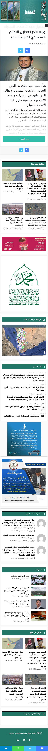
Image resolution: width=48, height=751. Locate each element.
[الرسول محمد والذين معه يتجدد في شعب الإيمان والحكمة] (38, 604)
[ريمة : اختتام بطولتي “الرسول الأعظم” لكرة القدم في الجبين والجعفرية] (12, 209)
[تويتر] (21, 150)
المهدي (31, 531)
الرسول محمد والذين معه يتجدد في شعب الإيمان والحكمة (16, 602)
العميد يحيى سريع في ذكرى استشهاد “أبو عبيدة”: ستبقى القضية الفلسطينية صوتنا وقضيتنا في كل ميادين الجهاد (36, 190)
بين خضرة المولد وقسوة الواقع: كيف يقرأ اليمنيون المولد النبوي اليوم (16, 615)
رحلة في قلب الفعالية (20, 576)
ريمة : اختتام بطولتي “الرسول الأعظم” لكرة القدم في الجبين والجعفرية (14, 221)
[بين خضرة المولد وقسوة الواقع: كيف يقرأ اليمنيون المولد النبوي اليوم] (38, 616)
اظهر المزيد (24, 139)
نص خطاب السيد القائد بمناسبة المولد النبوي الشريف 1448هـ (19, 536)
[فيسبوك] (27, 150)
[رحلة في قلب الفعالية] (38, 580)
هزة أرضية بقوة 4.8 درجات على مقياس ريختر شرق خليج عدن (13, 186)
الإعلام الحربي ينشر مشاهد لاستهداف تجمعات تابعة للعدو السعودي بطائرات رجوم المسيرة (35, 221)
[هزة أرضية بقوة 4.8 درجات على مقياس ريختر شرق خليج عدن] (12, 175)
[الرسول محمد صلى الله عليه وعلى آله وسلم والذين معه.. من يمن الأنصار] (38, 591)
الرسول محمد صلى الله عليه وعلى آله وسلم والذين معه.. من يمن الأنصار (16, 591)
